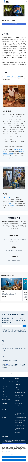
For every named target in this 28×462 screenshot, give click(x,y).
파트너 (16, 387)
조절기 (22, 197)
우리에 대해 (4, 406)
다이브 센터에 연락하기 (14, 23)
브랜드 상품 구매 (5, 394)
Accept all (14, 459)
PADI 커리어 (4, 417)
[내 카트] (26, 2)
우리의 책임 (4, 414)
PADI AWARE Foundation (20, 392)
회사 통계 (17, 381)
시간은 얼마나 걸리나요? (20, 425)
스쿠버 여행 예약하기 (6, 391)
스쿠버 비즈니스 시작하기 (20, 420)
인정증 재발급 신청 (5, 386)
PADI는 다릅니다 (5, 409)
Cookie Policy (7, 451)
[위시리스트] (23, 2)
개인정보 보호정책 (9, 364)
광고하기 (17, 389)
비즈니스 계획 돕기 (19, 422)
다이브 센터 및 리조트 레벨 (20, 417)
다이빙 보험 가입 (5, 388)
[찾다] (18, 2)
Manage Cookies (14, 454)
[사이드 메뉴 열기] (2, 2)
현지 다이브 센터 (11, 203)
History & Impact (18, 397)
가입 (25, 326)
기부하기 (17, 400)
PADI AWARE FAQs (19, 395)
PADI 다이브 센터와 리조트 (13, 76)
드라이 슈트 (11, 205)
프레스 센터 (17, 384)
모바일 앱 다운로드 (5, 396)
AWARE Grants (18, 405)
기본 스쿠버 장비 (7, 197)
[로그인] (21, 2)
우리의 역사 (4, 412)
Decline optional (14, 457)
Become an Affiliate (6, 399)
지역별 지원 (17, 432)
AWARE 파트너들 (18, 403)
